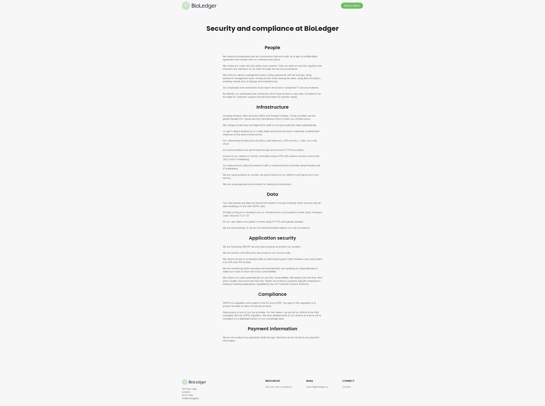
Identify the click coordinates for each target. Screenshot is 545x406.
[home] (199, 5)
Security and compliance (278, 387)
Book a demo (352, 5)
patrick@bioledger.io (317, 387)
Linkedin (346, 387)
